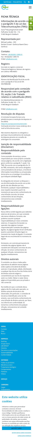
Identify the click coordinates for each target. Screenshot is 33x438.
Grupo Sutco (5, 344)
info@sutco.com (11, 59)
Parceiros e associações (9, 350)
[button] (30, 2)
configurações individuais (24, 436)
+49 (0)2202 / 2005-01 (15, 55)
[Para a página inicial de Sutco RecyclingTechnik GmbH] (5, 7)
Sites (2, 331)
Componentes (6, 369)
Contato (4, 329)
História (4, 348)
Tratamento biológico (8, 367)
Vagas (3, 387)
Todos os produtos (7, 363)
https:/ (3, 124)
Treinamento (5, 389)
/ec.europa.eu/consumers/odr (16, 124)
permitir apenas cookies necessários (21, 432)
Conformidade (6, 355)
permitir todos (16, 428)
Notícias (4, 341)
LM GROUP (5, 346)
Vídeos (3, 374)
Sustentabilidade (7, 353)
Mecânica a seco (6, 365)
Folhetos (4, 372)
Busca (3, 334)
